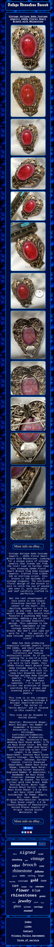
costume (23, 881)
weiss (22, 875)
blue (36, 891)
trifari (16, 865)
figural (14, 876)
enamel (28, 910)
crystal (40, 854)
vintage (37, 858)
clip (31, 886)
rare (15, 885)
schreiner (39, 886)
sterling (31, 875)
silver (27, 907)
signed (27, 852)
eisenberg (17, 859)
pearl (36, 902)
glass (17, 906)
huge (42, 902)
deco (15, 854)
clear (14, 902)
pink (26, 860)
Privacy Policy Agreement (28, 936)
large (41, 875)
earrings (38, 906)
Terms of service (28, 940)
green (42, 896)
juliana (39, 871)
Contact (28, 931)
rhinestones (24, 895)
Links (28, 926)
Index (28, 922)
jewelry (24, 900)
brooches (12, 881)
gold (34, 880)
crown (24, 887)
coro (41, 866)
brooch (30, 864)
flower (22, 891)
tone (44, 880)
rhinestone (22, 870)
